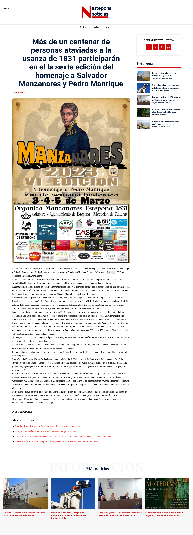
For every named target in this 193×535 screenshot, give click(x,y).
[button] (32, 9)
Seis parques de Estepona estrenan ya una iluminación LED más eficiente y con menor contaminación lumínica (64, 436)
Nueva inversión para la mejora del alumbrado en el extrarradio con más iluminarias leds (166, 88)
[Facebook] (149, 47)
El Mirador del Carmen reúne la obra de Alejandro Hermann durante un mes (166, 112)
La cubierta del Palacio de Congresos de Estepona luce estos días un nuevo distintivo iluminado (57, 441)
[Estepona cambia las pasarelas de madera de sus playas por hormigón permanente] (143, 124)
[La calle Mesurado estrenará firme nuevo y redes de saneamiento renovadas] (143, 75)
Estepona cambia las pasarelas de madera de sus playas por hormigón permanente (166, 124)
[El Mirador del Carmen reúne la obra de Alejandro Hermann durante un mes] (143, 112)
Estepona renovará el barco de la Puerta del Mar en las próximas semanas (47, 431)
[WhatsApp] (168, 47)
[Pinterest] (162, 47)
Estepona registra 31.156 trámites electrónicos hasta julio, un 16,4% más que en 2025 (166, 100)
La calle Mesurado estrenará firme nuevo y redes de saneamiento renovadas (48, 426)
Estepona (111, 272)
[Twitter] (155, 47)
